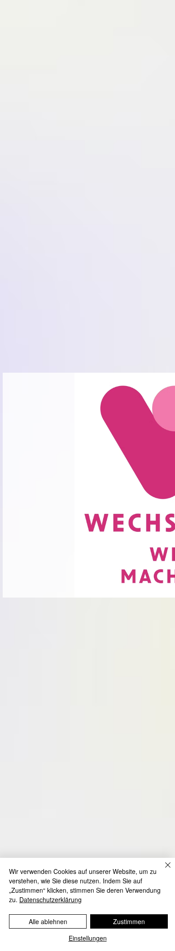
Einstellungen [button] (88, 938)
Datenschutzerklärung (50, 899)
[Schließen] (162, 870)
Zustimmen (129, 921)
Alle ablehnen (48, 921)
